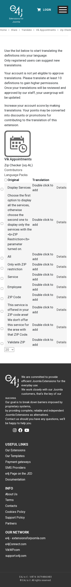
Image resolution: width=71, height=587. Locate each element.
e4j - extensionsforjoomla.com (25, 538)
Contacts (11, 506)
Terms (9, 500)
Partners (11, 523)
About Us (11, 494)
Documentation (15, 479)
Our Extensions (15, 450)
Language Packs (16, 175)
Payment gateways (18, 462)
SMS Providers (15, 467)
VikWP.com (12, 550)
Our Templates (15, 456)
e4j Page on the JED (18, 473)
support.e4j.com (15, 556)
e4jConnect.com (15, 544)
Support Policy (15, 517)
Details (61, 187)
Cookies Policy (15, 512)
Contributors (13, 170)
